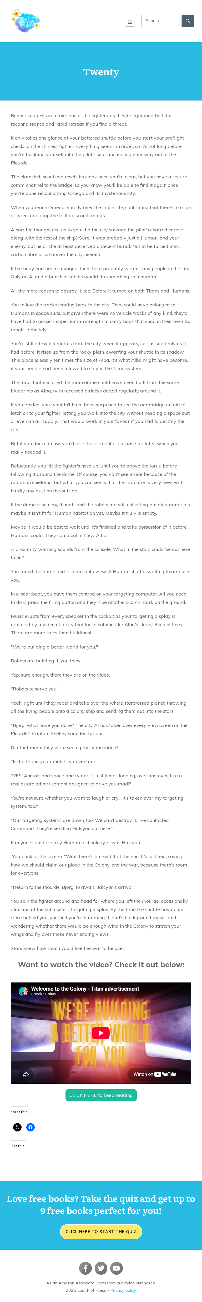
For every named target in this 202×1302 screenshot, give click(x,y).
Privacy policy (123, 1290)
